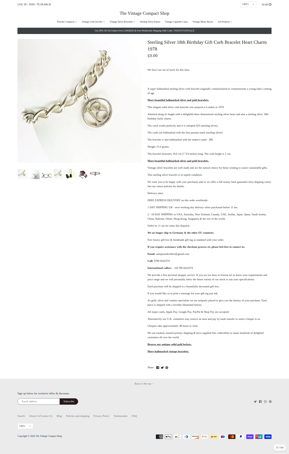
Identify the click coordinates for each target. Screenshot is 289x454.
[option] (22, 174)
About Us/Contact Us (41, 415)
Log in (22, 4)
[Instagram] (265, 401)
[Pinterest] (270, 401)
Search (21, 415)
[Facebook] (260, 401)
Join (32, 4)
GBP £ (245, 4)
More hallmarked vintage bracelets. (168, 351)
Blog (59, 415)
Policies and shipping (77, 415)
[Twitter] (255, 401)
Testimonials (120, 415)
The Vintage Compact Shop (144, 13)
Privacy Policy (101, 415)
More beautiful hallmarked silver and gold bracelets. (178, 100)
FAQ (134, 415)
